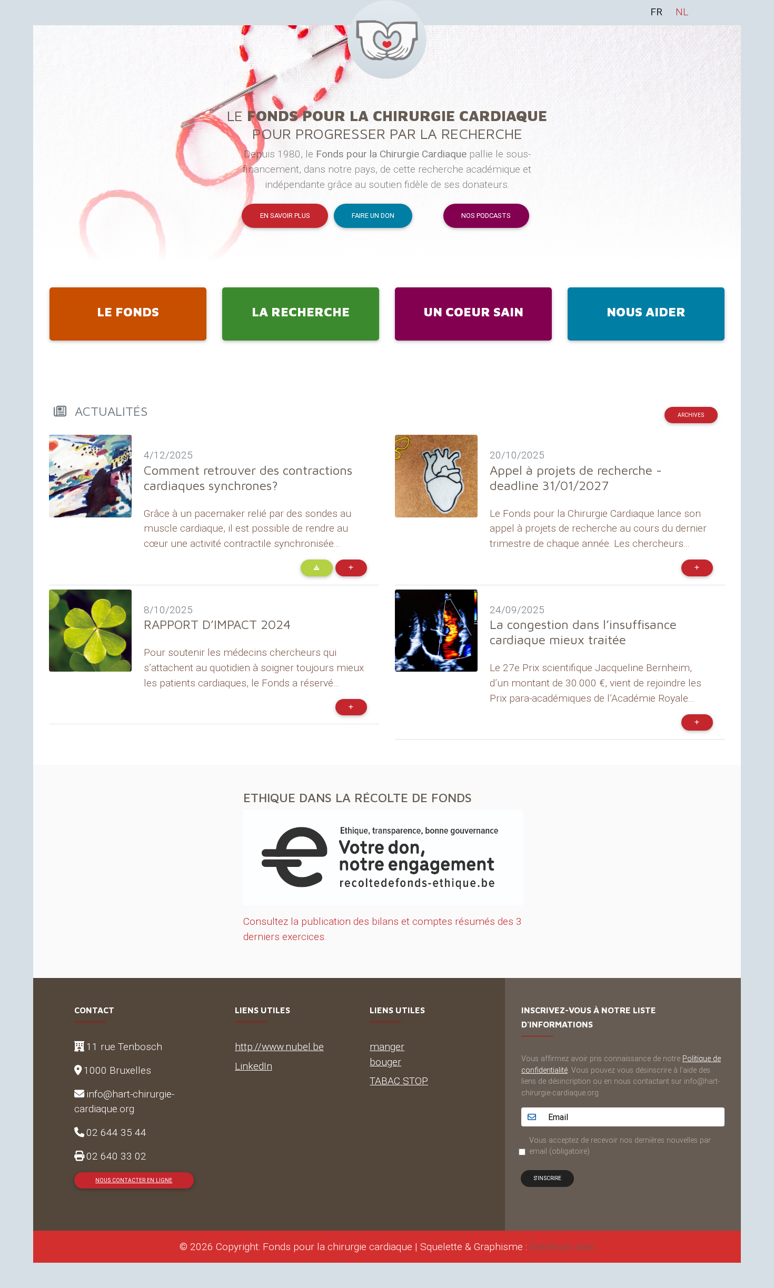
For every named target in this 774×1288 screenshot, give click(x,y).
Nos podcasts (486, 215)
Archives (691, 415)
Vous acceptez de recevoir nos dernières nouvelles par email (620, 1145)
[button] (86, 143)
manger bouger (387, 1054)
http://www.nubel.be (279, 1046)
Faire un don (373, 215)
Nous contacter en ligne (133, 1180)
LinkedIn (253, 1066)
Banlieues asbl (562, 1246)
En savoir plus (285, 215)
